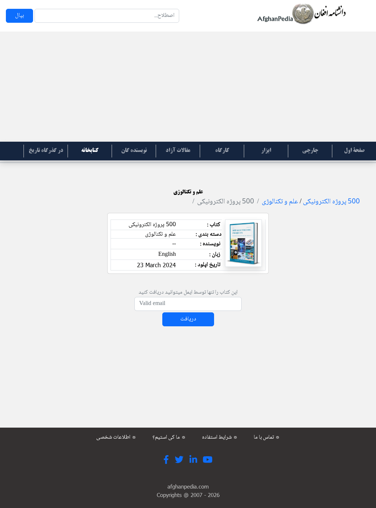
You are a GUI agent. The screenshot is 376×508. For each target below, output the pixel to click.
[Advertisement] (188, 86)
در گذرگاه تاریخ (46, 151)
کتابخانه (89, 151)
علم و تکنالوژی (280, 202)
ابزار (266, 151)
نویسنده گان (134, 151)
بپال (19, 16)
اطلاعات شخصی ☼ (116, 437)
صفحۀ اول (354, 151)
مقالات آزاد (178, 151)
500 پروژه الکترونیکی (331, 202)
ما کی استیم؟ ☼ (169, 437)
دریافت (188, 319)
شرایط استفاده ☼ (220, 437)
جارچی (310, 151)
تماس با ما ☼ (267, 437)
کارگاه (222, 151)
